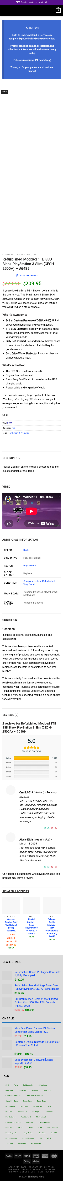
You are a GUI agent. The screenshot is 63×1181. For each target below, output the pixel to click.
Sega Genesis (52, 1127)
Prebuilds (25, 433)
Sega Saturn (28, 1133)
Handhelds (24, 1106)
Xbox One (22, 1143)
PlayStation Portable (13, 1122)
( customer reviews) (27, 275)
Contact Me (35, 1167)
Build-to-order (28, 1085)
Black (26, 550)
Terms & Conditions (44, 1169)
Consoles (7, 254)
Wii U (49, 1138)
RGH (40, 1127)
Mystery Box (37, 1106)
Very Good (29, 584)
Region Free (29, 565)
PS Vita (20, 1127)
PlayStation (23, 254)
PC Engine (36, 1111)
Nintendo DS (22, 1111)
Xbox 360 (9, 1143)
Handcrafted (10, 1106)
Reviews (50, 1172)
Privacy (13, 1172)
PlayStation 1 (10, 1117)
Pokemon (29, 1122)
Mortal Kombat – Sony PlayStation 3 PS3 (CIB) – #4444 (31, 926)
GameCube (27, 1101)
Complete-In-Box (32, 581)
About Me (13, 1167)
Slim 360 (54, 1133)
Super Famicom (11, 1138)
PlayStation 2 (26, 1117)
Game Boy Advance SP (34, 1096)
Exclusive (22, 1090)
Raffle (31, 1127)
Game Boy (47, 1090)
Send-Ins (42, 1133)
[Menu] (5, 10)
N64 (49, 1106)
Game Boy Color (11, 1101)
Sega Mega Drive (11, 1133)
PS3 (36, 254)
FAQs (23, 1167)
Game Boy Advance (12, 1096)
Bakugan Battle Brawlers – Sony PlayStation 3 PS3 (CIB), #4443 (52, 927)
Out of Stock (27, 1172)
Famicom (34, 1090)
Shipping (49, 1167)
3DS (7, 1085)
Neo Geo (8, 1111)
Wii (41, 1138)
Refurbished (48, 581)
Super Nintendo (28, 1138)
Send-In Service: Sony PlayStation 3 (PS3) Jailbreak (11, 925)
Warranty (13, 1169)
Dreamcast (9, 1090)
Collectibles (42, 1085)
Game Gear (41, 1101)
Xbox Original (36, 1143)
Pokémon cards (44, 1122)
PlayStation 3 (14, 433)
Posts (40, 1172)
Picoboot (49, 1111)
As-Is (16, 1085)
